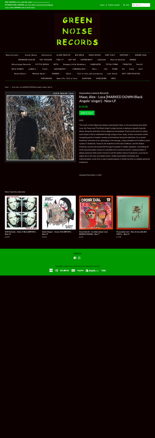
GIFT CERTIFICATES (131, 73)
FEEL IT (60, 59)
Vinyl (45, 69)
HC (123, 69)
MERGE (133, 59)
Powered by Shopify (92, 266)
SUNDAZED (95, 64)
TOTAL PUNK (112, 64)
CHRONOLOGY (79, 69)
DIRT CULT (110, 55)
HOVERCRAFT (87, 59)
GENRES (56, 73)
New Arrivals (12, 55)
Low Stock (112, 73)
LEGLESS (102, 59)
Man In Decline (118, 59)
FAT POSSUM (46, 59)
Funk (131, 69)
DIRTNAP (124, 55)
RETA (56, 64)
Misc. (95, 69)
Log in (102, 5)
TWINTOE (127, 64)
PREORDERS (46, 78)
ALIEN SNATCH (63, 55)
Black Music (20, 73)
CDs (106, 69)
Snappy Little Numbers (74, 64)
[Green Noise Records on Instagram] (79, 258)
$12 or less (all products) (90, 73)
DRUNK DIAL (141, 55)
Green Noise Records (76, 266)
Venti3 (139, 64)
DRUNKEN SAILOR (26, 59)
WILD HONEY (18, 69)
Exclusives (47, 55)
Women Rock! (39, 73)
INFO (113, 78)
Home (7, 87)
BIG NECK (79, 55)
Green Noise (31, 55)
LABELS (32, 69)
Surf (141, 69)
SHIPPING (86, 78)
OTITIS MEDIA (42, 64)
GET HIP (72, 59)
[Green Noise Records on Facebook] (75, 258)
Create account (114, 5)
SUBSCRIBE (101, 78)
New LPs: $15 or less (67, 78)
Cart (127, 5)
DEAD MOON (95, 55)
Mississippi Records (21, 64)
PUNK (115, 69)
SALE (68, 73)
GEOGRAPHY (60, 69)
